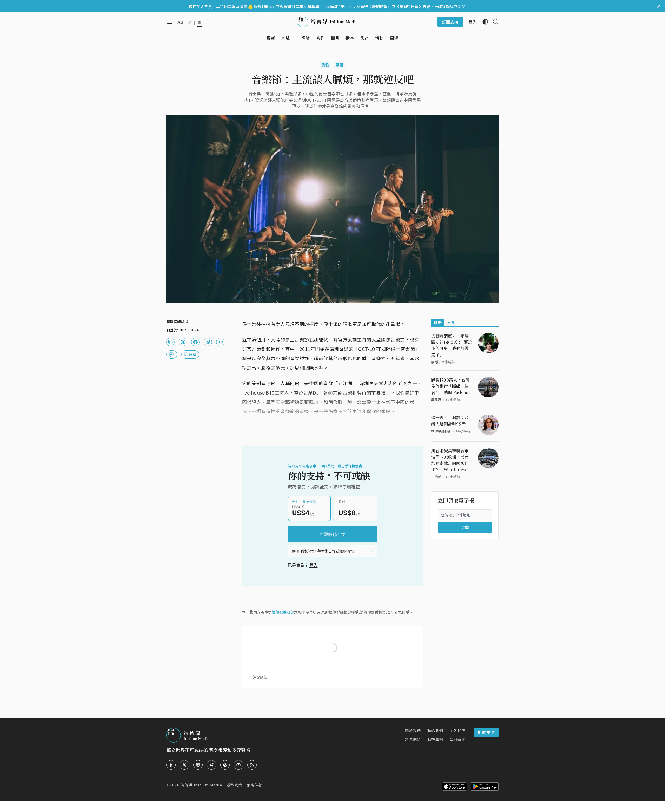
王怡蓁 (436, 476)
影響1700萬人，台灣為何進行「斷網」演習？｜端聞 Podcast (450, 386)
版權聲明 (435, 739)
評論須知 (260, 677)
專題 (340, 64)
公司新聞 (457, 739)
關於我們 (413, 730)
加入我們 (457, 730)
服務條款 (255, 784)
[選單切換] (293, 38)
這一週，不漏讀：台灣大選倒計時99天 (450, 421)
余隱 (434, 361)
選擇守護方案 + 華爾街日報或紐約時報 (323, 551)
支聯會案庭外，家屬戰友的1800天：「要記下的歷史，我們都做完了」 (451, 345)
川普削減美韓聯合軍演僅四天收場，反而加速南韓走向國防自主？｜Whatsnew (450, 460)
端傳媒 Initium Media (201, 784)
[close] (659, 6)
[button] (285, 38)
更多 (451, 322)
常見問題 (413, 739)
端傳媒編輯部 (283, 612)
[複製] (170, 342)
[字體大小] (180, 22)
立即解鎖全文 (332, 534)
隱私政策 (234, 784)
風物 (325, 64)
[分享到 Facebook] (195, 342)
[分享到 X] (183, 342)
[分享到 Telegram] (208, 342)
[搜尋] (493, 22)
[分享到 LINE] (220, 342)
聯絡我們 (435, 730)
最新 (438, 322)
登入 (313, 565)
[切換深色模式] (483, 22)
